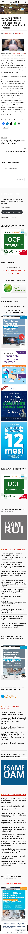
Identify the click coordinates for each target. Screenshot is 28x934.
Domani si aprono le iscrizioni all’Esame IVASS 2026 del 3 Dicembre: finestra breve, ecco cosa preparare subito (13, 556)
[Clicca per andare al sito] (14, 785)
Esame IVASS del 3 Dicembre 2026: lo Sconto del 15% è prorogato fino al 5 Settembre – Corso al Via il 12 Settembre (13, 574)
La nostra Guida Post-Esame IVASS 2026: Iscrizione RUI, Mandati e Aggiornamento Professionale (13, 591)
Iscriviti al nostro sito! (10, 194)
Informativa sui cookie (8, 927)
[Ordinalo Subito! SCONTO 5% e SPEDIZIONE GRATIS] (14, 331)
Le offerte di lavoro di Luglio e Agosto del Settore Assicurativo (12, 713)
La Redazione (19, 33)
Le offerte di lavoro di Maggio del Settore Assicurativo (12, 744)
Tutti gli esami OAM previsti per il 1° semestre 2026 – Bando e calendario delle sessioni (13, 815)
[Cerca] (24, 2)
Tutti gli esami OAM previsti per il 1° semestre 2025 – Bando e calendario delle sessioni (13, 829)
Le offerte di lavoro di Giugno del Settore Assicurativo (12, 728)
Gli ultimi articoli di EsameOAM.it (14, 794)
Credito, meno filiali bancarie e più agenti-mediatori (13, 857)
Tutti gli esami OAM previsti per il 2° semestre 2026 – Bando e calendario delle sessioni (13, 800)
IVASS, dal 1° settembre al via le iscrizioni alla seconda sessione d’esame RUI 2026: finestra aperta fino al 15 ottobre (13, 565)
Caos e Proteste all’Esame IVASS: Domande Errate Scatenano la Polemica (12, 618)
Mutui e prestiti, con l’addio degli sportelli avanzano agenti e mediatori (12, 807)
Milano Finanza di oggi (18, 53)
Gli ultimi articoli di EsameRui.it (14, 549)
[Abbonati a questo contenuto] (2, 549)
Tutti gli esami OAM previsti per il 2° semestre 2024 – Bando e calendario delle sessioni (13, 843)
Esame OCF (14, 2)
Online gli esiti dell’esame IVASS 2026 (12, 597)
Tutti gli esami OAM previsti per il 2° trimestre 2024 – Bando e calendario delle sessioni (13, 863)
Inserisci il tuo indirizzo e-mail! (12, 212)
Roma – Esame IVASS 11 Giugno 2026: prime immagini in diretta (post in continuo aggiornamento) (14, 625)
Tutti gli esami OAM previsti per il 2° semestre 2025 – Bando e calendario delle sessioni (13, 822)
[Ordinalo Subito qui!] (14, 920)
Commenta (20, 179)
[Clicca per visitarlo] (14, 540)
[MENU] (3, 2)
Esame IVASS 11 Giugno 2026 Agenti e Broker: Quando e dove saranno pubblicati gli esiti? (14, 611)
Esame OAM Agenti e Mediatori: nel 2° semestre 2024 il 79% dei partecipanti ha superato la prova (13, 836)
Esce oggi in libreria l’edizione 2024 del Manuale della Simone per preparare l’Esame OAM (13, 850)
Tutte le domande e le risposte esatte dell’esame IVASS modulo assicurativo (13, 603)
